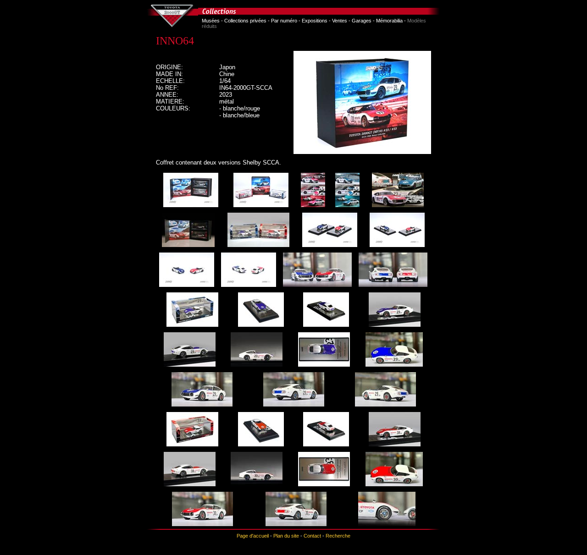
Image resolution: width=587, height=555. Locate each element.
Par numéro (284, 20)
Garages (361, 20)
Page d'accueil (253, 536)
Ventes (339, 20)
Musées (211, 20)
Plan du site (286, 536)
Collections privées (245, 20)
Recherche (338, 536)
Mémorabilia (389, 20)
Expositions (314, 20)
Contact (312, 536)
